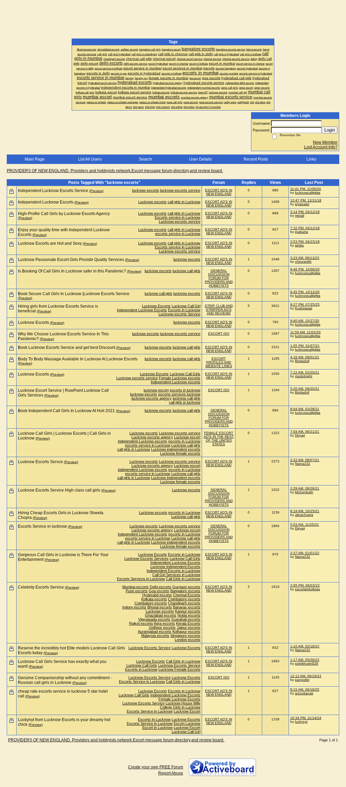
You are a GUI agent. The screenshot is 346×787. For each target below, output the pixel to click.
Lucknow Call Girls (185, 374)
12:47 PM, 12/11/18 (305, 200)
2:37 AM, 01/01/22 (304, 553)
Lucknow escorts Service (179, 314)
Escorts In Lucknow (154, 719)
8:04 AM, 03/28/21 (304, 409)
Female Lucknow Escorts (179, 699)
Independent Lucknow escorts (175, 382)
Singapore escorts (185, 636)
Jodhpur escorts (162, 627)
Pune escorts (137, 591)
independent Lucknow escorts (142, 441)
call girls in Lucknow (184, 202)
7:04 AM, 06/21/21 (304, 431)
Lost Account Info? (321, 147)
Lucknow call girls (185, 445)
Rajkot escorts (141, 623)
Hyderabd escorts (157, 595)
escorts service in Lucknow (177, 234)
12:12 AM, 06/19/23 (305, 676)
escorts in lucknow (185, 390)
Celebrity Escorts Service (41, 587)
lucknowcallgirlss (307, 192)
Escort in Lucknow (157, 727)
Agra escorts (164, 623)
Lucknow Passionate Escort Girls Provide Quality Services (71, 259)
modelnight (303, 376)
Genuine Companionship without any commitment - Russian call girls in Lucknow (65, 680)
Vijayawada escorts (154, 619)
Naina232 (302, 464)
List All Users (90, 159)
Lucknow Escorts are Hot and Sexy (50, 243)
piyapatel (302, 204)
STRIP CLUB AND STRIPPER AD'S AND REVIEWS (219, 309)
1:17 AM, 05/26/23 (304, 660)
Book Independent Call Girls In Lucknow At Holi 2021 (66, 410)
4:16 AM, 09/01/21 (304, 357)
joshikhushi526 (306, 663)
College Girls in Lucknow (180, 707)
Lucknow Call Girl (186, 306)
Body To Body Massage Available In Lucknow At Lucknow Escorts (78, 359)
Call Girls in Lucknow (183, 579)
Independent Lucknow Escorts (45, 202)
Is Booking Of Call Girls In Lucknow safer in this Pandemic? (72, 271)
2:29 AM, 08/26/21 (304, 488)
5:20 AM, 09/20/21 (304, 388)
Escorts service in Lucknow (177, 217)
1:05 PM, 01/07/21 (305, 346)
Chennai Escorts (186, 595)
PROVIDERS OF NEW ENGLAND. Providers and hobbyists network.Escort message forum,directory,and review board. (115, 170)
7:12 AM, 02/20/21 (304, 372)
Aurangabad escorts (154, 631)
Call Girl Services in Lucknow (176, 575)
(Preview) (96, 191)
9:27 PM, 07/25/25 (305, 304)
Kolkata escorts (154, 599)
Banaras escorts (186, 607)
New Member (325, 142)
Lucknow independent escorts (175, 449)
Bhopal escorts (159, 607)
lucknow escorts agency (151, 398)
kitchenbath (304, 492)
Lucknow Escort (187, 711)
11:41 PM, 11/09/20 (305, 189)
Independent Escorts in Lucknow (173, 571)
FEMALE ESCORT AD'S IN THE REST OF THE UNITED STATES (219, 438)
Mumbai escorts (135, 587)
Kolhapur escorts (186, 631)
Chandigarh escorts (184, 603)
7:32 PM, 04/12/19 (305, 228)
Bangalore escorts (185, 591)
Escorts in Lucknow (184, 310)
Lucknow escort (187, 437)
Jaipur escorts (188, 627)
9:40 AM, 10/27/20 (304, 321)
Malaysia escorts (155, 636)
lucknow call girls (186, 271)
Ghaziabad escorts (160, 615)
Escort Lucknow (187, 723)
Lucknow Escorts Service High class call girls (59, 490)
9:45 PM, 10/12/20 (305, 292)
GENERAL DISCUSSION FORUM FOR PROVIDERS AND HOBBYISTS (219, 278)
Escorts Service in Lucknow (142, 681)
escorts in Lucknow (184, 441)
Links (311, 159)
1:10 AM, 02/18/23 (304, 646)
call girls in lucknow (184, 402)
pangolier (302, 680)
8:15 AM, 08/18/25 (304, 689)
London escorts (187, 640)
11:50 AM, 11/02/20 (305, 332)
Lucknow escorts (152, 202)
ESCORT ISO (218, 333)
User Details (200, 159)
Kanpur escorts (187, 611)
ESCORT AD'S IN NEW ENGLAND (218, 192)
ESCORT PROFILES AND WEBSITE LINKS (218, 362)
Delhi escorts (160, 587)
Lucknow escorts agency (152, 437)
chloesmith (303, 261)
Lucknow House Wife (183, 703)
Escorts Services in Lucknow (141, 579)
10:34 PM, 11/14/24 (305, 718)
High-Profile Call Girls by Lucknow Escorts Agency (64, 213)
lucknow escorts (145, 190)
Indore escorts (134, 607)
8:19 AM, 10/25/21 (304, 511)
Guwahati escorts (185, 619)
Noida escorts (188, 615)
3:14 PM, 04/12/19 (305, 212)
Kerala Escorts (188, 623)
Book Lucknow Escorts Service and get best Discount (66, 347)
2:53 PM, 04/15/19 (305, 241)
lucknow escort (156, 390)
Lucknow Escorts (156, 306)
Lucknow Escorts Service (149, 648)
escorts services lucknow (179, 394)
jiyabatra (301, 232)
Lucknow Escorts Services (146, 558)
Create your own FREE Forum (155, 767)
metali (299, 215)
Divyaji (300, 435)
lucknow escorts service (180, 190)
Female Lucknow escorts (179, 378)
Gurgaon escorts (186, 587)
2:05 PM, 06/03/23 (305, 585)
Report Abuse (170, 773)
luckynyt (301, 721)
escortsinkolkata (307, 589)
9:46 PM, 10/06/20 (305, 269)
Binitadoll (302, 361)
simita (299, 245)
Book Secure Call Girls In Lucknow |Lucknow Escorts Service (73, 293)
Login (329, 130)
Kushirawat (303, 308)
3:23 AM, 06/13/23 (304, 258)
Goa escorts (159, 591)
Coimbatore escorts (184, 599)
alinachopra (304, 515)
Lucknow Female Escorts (179, 669)
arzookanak (304, 693)
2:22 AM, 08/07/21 (304, 460)
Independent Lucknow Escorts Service (53, 190)
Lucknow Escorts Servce (40, 461)
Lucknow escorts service (179, 221)
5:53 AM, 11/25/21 (304, 524)
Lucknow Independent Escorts (175, 567)
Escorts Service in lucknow (42, 526)
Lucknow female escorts (180, 453)
